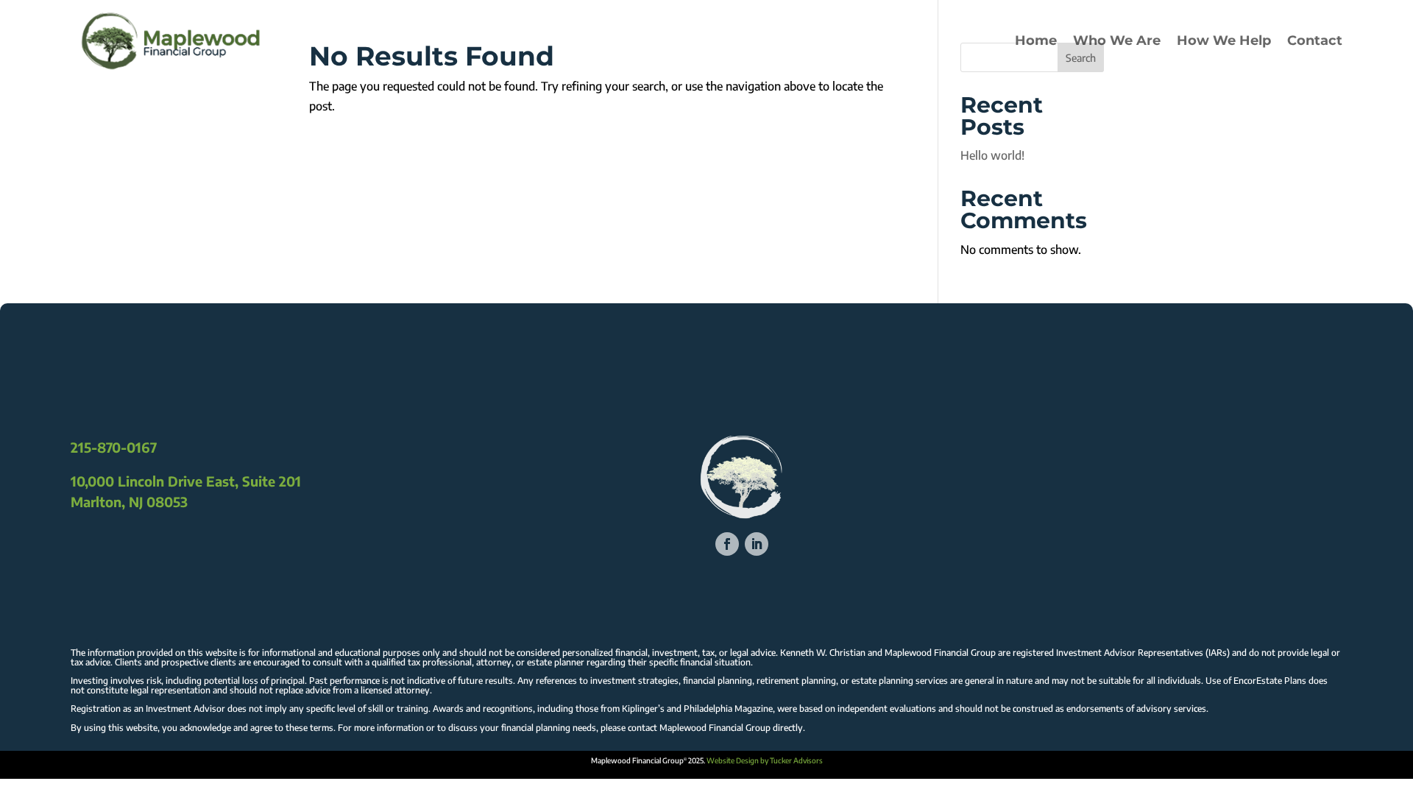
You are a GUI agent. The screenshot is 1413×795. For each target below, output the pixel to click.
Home (1036, 40)
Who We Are (1117, 40)
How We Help (1224, 40)
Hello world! (992, 155)
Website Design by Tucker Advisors (764, 760)
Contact (1314, 40)
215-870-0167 (114, 447)
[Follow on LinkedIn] (756, 544)
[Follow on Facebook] (727, 544)
